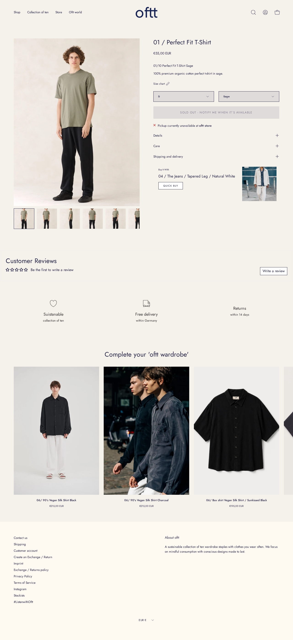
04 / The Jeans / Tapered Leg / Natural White (196, 176)
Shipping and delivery (168, 156)
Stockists (19, 595)
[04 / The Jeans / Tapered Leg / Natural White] (259, 184)
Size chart (159, 84)
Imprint (18, 563)
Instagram (20, 589)
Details (157, 135)
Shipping (20, 544)
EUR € (142, 620)
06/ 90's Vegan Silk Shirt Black (56, 500)
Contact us (20, 537)
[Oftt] (146, 12)
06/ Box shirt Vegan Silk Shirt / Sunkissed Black (236, 500)
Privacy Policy (23, 576)
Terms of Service (24, 582)
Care (156, 146)
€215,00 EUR (56, 506)
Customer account (25, 550)
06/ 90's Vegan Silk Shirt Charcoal (146, 500)
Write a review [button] (274, 271)
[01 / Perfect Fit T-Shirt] (24, 218)
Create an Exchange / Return (33, 557)
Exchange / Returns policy (31, 569)
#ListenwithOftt (23, 602)
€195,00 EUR (236, 506)
